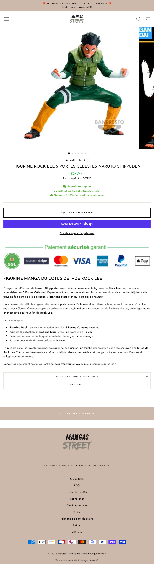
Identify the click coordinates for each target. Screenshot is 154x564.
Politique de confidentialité (77, 519)
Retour (77, 525)
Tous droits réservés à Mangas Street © (77, 560)
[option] (77, 5)
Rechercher (77, 499)
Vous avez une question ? (77, 376)
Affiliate (77, 532)
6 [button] (86, 154)
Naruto (82, 160)
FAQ (77, 485)
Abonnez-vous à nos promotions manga (77, 465)
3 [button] (76, 154)
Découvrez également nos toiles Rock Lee (28, 364)
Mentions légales (77, 505)
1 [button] (69, 153)
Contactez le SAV (77, 492)
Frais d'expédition (72, 178)
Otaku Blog (77, 479)
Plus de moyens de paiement (77, 233)
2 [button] (73, 154)
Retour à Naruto (80, 413)
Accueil (70, 160)
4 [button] (79, 154)
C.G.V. (77, 512)
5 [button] (82, 154)
